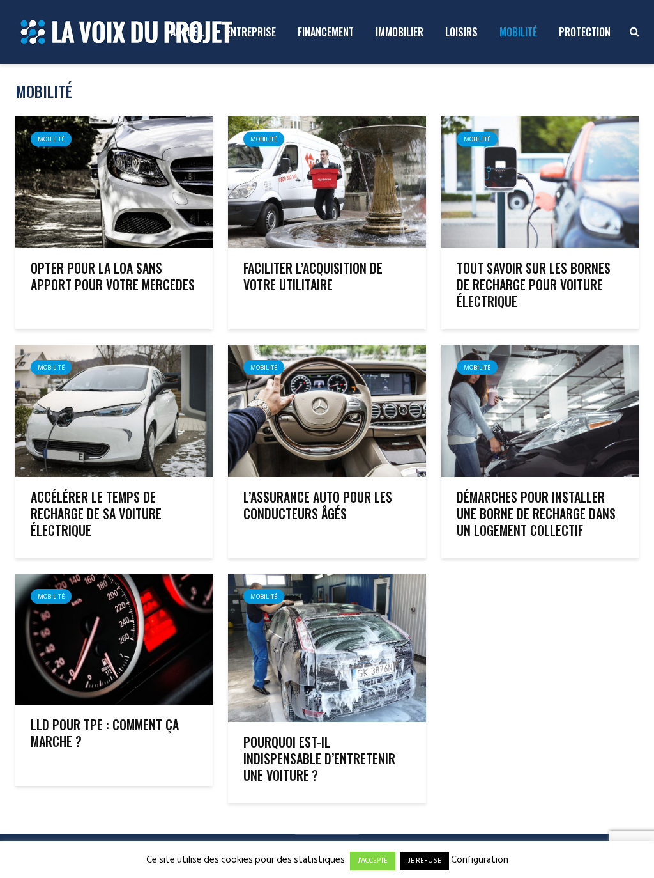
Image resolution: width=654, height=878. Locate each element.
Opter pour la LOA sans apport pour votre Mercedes (113, 276)
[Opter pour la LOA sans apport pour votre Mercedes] (114, 181)
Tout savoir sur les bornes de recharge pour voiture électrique (534, 285)
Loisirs (461, 32)
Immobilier (399, 32)
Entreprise (251, 32)
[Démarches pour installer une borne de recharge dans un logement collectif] (540, 410)
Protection (585, 32)
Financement (326, 32)
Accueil (187, 32)
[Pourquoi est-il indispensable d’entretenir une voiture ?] (326, 647)
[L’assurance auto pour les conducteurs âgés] (326, 410)
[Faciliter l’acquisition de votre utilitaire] (326, 181)
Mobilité (518, 32)
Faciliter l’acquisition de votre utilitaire (313, 276)
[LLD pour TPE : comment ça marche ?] (114, 638)
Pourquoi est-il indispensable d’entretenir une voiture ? (319, 758)
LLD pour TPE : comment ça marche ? (105, 732)
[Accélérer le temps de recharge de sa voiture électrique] (114, 410)
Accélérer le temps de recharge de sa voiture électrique (96, 513)
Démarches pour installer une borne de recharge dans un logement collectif (536, 513)
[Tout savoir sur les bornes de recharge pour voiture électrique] (540, 181)
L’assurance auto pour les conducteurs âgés (317, 505)
